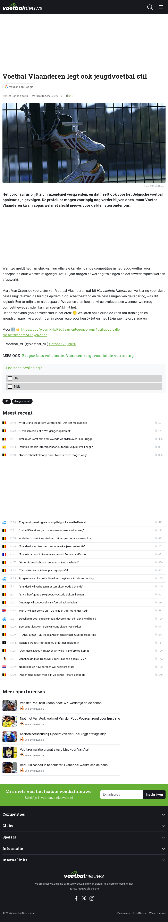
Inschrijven (154, 794)
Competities (13, 814)
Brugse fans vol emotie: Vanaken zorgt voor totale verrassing (78, 355)
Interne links (14, 860)
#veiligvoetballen (108, 329)
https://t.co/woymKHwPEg (41, 329)
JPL (7, 401)
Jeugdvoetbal (22, 401)
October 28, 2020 (62, 344)
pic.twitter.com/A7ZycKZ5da (24, 335)
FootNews (139, 913)
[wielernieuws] (84, 874)
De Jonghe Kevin (18, 95)
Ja (16, 378)
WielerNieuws (157, 913)
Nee (17, 386)
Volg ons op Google (21, 86)
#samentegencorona (78, 329)
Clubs (7, 825)
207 (71, 95)
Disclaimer (123, 913)
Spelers (9, 837)
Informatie (12, 848)
